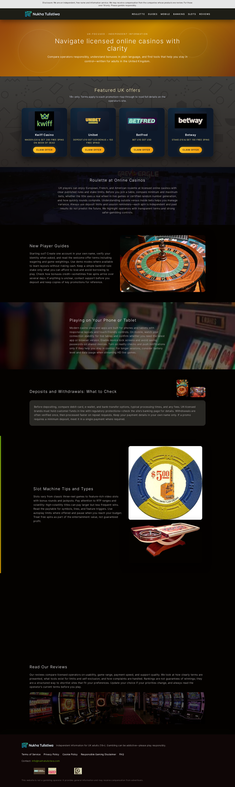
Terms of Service (31, 754)
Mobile (165, 14)
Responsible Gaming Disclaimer (98, 754)
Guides (152, 14)
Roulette (138, 14)
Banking (179, 14)
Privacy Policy (51, 754)
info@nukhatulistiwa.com (46, 761)
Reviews (204, 14)
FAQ (121, 754)
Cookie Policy (70, 754)
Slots (192, 14)
